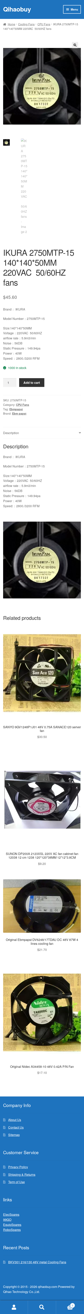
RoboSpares (12, 1229)
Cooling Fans (26, 24)
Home (11, 24)
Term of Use (16, 1182)
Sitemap (14, 1135)
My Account (14, 1307)
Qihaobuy (17, 8)
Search (42, 1307)
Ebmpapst (16, 409)
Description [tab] (11, 433)
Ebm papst (19, 413)
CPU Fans (44, 24)
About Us (14, 1120)
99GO (7, 1219)
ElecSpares (11, 1214)
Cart (64, 1304)
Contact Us (16, 1127)
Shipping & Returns (21, 1174)
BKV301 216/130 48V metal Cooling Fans (37, 1262)
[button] (75, 45)
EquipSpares (12, 1224)
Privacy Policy (18, 1167)
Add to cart (31, 382)
